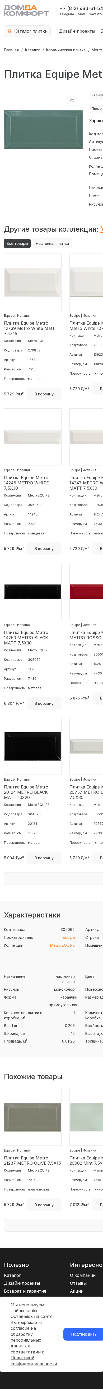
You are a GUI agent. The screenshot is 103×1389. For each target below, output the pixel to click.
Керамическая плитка (66, 50)
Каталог (32, 50)
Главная (11, 50)
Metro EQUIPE (62, 945)
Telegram (66, 14)
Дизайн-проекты (77, 31)
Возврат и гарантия (25, 1291)
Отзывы (78, 1283)
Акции (76, 1291)
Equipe (69, 937)
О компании (83, 1275)
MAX (81, 14)
